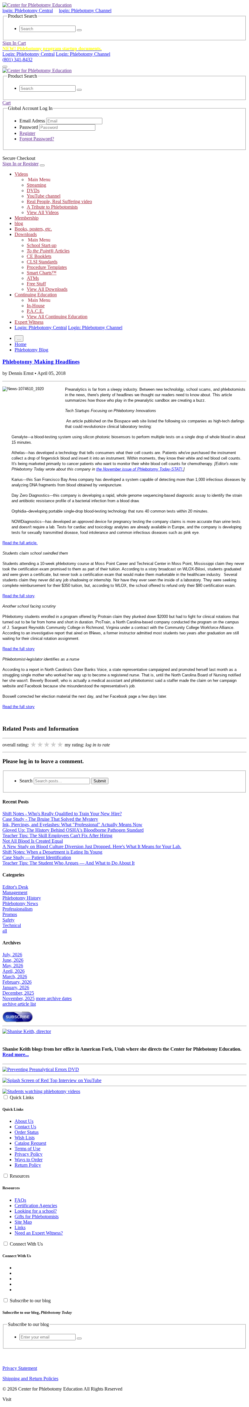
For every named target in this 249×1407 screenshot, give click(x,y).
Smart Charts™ (41, 272)
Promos (9, 914)
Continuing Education (36, 294)
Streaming (36, 185)
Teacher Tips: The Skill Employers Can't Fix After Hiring (57, 835)
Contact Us (25, 1126)
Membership (27, 217)
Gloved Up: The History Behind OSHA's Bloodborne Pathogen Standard (73, 830)
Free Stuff (36, 283)
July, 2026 (12, 954)
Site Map (23, 1222)
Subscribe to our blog (30, 1300)
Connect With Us (26, 1244)
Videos (21, 174)
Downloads (26, 234)
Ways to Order (29, 1159)
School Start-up (41, 245)
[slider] (46, 744)
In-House (36, 305)
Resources (19, 1176)
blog (19, 223)
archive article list (19, 1004)
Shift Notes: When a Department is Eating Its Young (52, 852)
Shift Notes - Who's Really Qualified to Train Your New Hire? (62, 813)
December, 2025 (18, 993)
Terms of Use (27, 1148)
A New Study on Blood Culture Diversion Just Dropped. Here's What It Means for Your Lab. (91, 846)
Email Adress (32, 120)
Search (25, 780)
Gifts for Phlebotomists (37, 1216)
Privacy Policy (29, 1154)
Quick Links (22, 1097)
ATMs (33, 278)
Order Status (27, 1132)
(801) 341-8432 (17, 59)
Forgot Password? (36, 138)
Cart (22, 43)
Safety (8, 919)
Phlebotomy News (20, 903)
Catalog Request (30, 1143)
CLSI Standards (42, 261)
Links (20, 1227)
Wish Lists (25, 1137)
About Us (24, 1121)
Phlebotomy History (21, 898)
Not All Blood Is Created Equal (32, 841)
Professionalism (17, 909)
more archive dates (54, 998)
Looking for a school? (36, 1211)
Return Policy (28, 1165)
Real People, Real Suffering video (59, 201)
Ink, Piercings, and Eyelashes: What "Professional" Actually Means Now (72, 824)
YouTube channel (43, 196)
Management (14, 892)
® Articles (48, 250)
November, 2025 (18, 998)
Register (27, 133)
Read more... (15, 1054)
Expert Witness (29, 322)
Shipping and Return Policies (30, 1378)
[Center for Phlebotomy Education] (37, 5)
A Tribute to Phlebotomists (52, 207)
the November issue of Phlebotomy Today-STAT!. (139, 469)
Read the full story (18, 596)
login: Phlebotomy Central (27, 10)
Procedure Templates (47, 267)
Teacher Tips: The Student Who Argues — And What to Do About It (68, 863)
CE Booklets (39, 256)
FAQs (20, 1200)
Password (28, 127)
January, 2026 (15, 987)
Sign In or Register (20, 163)
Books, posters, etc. (33, 228)
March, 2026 (14, 976)
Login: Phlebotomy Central (28, 54)
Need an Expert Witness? (39, 1233)
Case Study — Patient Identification (36, 857)
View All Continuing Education (57, 316)
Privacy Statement (19, 1368)
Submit (100, 781)
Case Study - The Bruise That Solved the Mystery (50, 819)
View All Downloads (47, 289)
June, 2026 (12, 960)
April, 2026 (13, 971)
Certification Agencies (36, 1205)
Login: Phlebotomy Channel (83, 54)
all (4, 930)
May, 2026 (12, 965)
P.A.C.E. (35, 311)
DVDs (33, 190)
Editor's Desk (15, 887)
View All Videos (43, 212)
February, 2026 (17, 982)
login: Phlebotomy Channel (85, 10)
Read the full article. (20, 543)
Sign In (10, 43)
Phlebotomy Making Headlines (41, 361)
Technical (11, 925)
